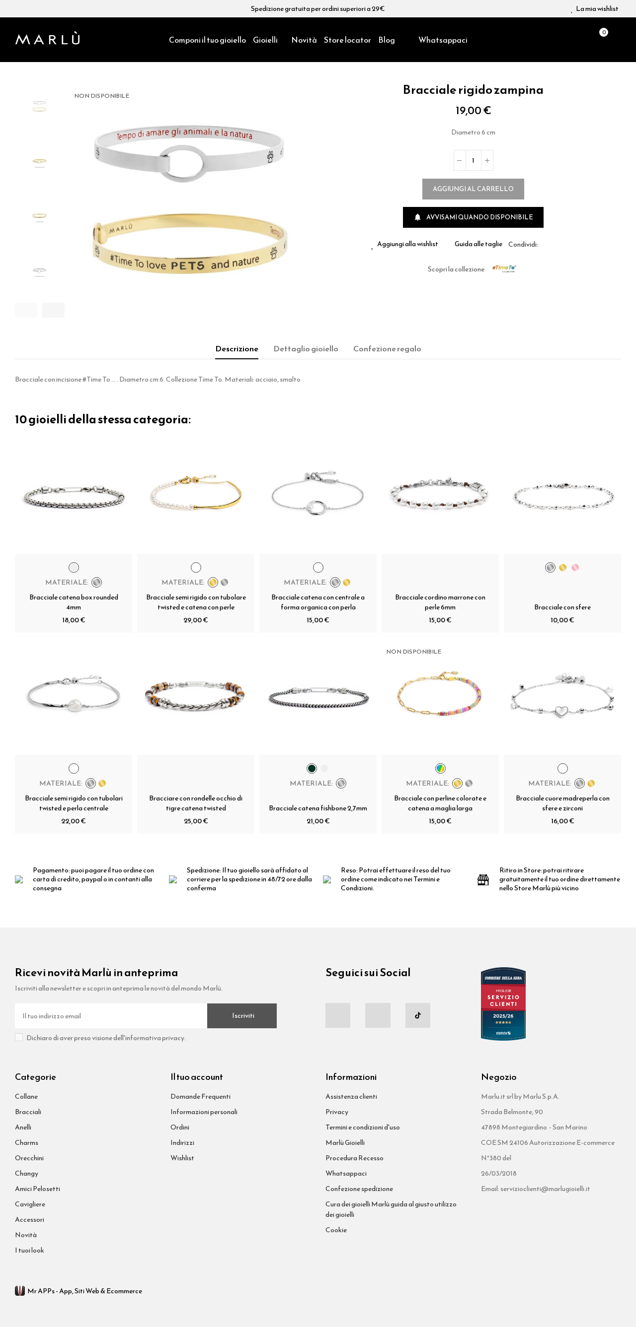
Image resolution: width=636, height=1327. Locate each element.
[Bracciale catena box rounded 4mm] (73, 495)
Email (557, 244)
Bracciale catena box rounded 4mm (73, 602)
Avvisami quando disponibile (473, 217)
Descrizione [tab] (236, 348)
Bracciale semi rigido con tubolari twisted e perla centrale (74, 803)
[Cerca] (581, 39)
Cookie (336, 1230)
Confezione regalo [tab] (387, 348)
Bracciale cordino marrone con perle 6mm (440, 602)
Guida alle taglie (478, 244)
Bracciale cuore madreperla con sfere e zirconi (563, 803)
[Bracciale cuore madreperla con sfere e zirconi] (562, 696)
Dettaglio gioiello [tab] (305, 348)
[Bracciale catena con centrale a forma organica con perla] (318, 495)
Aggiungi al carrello (473, 189)
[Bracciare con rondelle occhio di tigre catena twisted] (195, 696)
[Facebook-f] (337, 1015)
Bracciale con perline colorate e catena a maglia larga (440, 803)
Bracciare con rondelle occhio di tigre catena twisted (195, 803)
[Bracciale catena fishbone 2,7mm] (318, 696)
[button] (26, 310)
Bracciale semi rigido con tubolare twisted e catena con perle (196, 602)
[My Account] (616, 39)
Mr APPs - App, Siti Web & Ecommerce (84, 1291)
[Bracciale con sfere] (562, 495)
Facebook (546, 244)
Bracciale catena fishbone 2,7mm (318, 808)
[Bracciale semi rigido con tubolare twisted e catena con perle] (195, 495)
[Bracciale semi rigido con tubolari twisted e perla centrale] (73, 696)
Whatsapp (569, 244)
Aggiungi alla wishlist (407, 244)
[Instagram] (377, 1015)
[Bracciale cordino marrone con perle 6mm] (440, 495)
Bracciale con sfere (562, 607)
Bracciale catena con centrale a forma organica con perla (318, 602)
